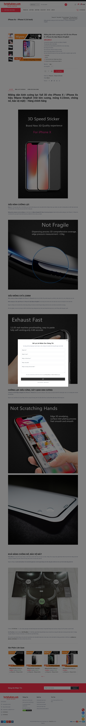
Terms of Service (55, 374)
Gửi (43, 379)
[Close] (67, 340)
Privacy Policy (47, 374)
